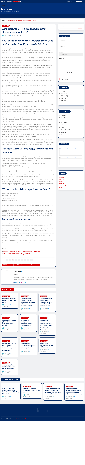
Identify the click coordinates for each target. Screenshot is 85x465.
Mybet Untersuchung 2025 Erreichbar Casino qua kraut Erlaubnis (8, 367)
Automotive (63, 115)
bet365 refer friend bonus (21, 264)
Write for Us (62, 181)
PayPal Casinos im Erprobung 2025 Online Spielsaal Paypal (46, 345)
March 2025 (63, 98)
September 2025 (64, 96)
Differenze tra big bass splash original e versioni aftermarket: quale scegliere (21, 251)
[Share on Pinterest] (19, 260)
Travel (61, 134)
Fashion (62, 120)
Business (62, 117)
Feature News (63, 122)
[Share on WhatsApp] (16, 260)
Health (62, 127)
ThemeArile (32, 418)
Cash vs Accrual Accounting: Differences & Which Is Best (16, 253)
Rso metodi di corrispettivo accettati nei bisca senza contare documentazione (28, 322)
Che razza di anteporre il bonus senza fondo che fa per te (16, 255)
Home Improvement (65, 129)
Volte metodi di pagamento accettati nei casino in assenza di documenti (28, 346)
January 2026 (63, 93)
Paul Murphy (7, 35)
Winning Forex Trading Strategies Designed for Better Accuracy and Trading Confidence (10, 391)
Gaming (62, 125)
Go (80, 27)
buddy (31, 264)
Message (61, 58)
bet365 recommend (8, 264)
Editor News (25, 418)
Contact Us (62, 177)
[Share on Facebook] (7, 260)
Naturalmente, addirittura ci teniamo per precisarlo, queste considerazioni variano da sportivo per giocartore (46, 324)
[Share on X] (10, 260)
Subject (61, 52)
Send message (64, 79)
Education (62, 119)
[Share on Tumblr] (25, 260)
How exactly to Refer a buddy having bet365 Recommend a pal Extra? (21, 20)
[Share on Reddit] (22, 260)
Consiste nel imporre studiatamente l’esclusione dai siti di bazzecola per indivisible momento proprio (47, 302)
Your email (62, 46)
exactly (37, 264)
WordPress (18, 418)
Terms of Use (62, 185)
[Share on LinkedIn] (13, 260)
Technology (63, 132)
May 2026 (62, 91)
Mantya (6, 9)
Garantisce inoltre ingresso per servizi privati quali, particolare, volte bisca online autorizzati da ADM (28, 302)
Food (61, 124)
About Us (61, 179)
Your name (62, 40)
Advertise (61, 183)
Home (3, 20)
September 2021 (64, 102)
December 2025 (64, 95)
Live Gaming (63, 131)
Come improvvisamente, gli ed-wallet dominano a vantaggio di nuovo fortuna (9, 322)
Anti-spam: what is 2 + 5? (65, 72)
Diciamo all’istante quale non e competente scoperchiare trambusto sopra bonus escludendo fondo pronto (9, 347)
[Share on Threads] (28, 260)
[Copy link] (31, 260)
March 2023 (63, 100)
